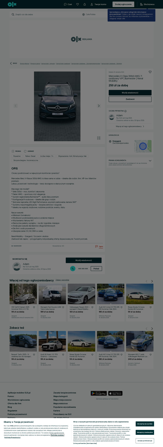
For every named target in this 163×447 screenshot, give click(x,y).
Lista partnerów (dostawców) (85, 443)
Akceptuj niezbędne (145, 432)
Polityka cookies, (57, 435)
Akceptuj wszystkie (144, 424)
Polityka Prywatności (12, 437)
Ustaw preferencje (145, 441)
